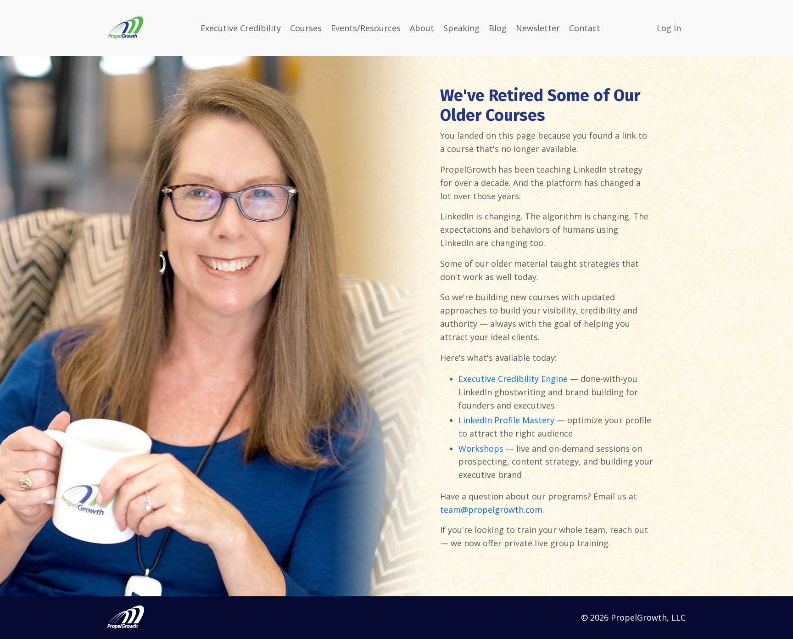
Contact (584, 28)
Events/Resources (366, 28)
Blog (498, 28)
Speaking (461, 28)
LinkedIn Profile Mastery (506, 420)
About (422, 28)
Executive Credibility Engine (513, 378)
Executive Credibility (241, 28)
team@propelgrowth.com (491, 509)
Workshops (480, 448)
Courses (306, 28)
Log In (669, 28)
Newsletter (538, 28)
